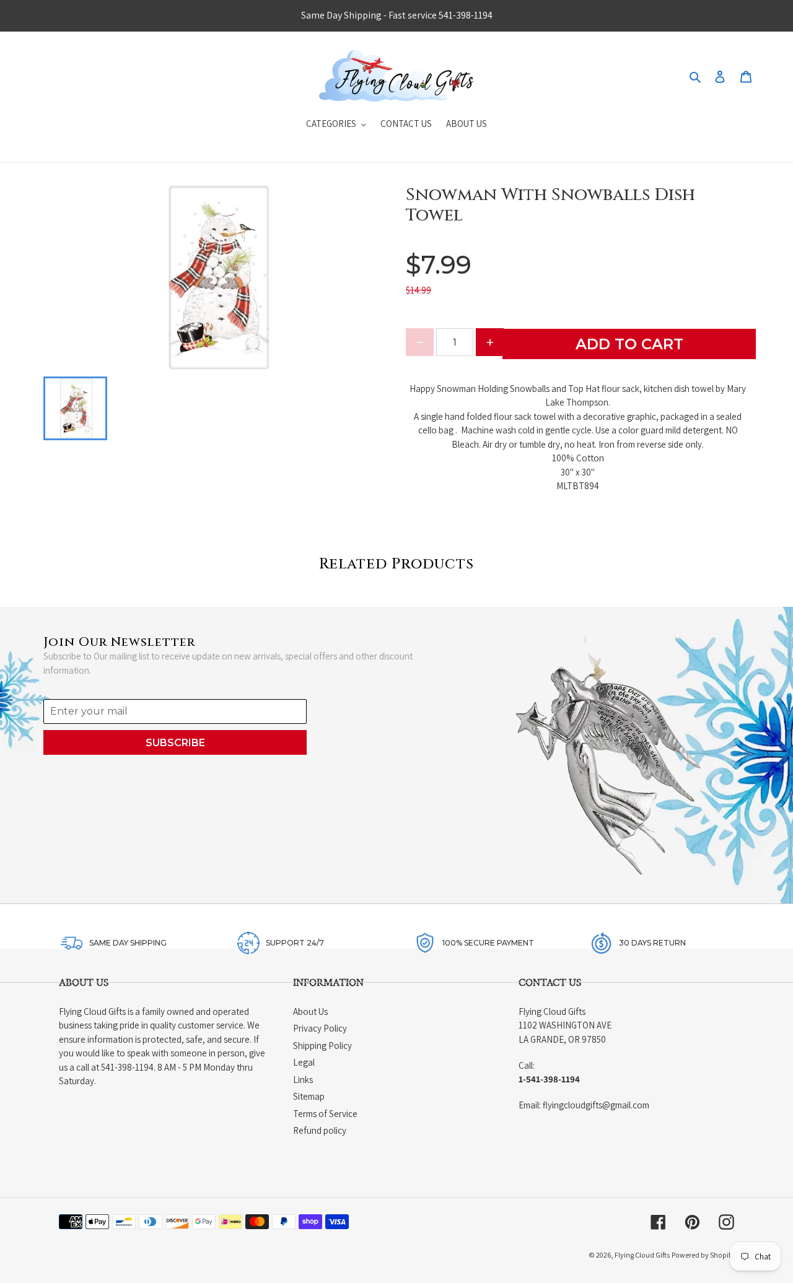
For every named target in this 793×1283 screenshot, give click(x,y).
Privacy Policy (320, 1028)
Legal (304, 1062)
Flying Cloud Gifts (642, 1254)
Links (303, 1079)
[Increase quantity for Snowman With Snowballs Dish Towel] (490, 342)
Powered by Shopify (703, 1254)
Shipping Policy (322, 1045)
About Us (310, 1011)
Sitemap (309, 1096)
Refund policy (319, 1130)
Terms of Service (325, 1114)
